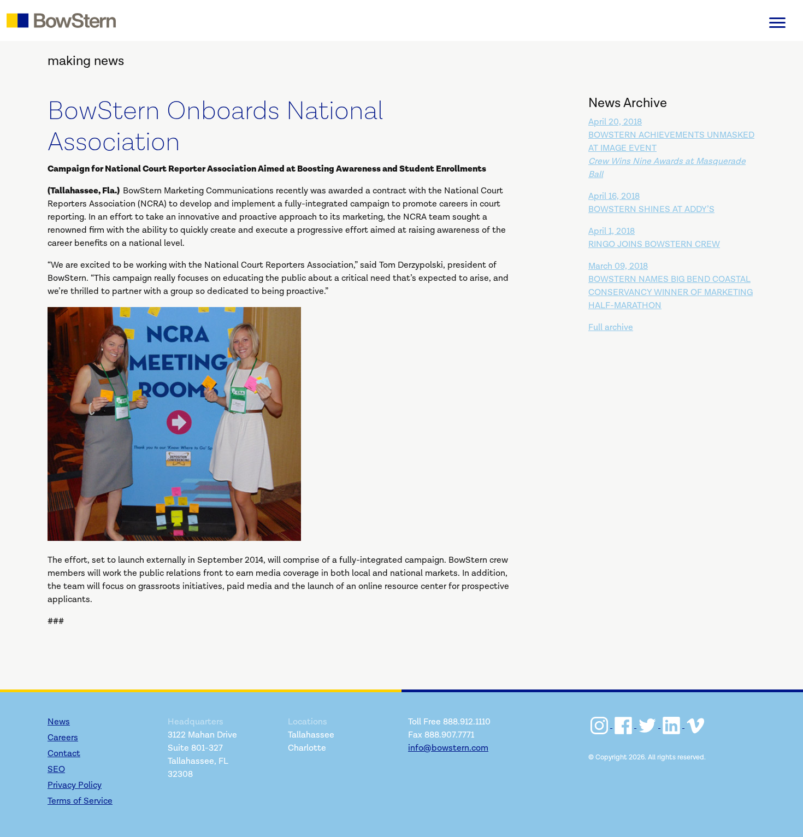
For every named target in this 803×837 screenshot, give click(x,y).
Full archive (610, 327)
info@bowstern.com (448, 748)
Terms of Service (80, 801)
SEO (56, 769)
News (59, 722)
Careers (63, 738)
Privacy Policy (75, 785)
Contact (64, 753)
